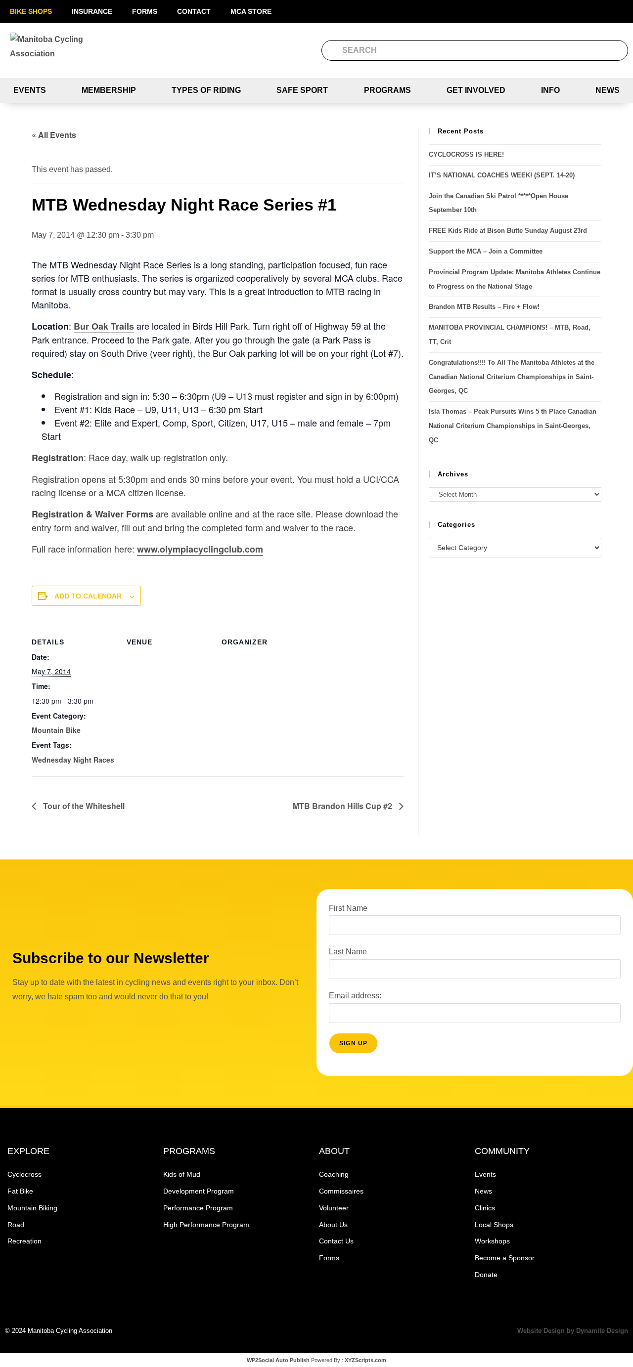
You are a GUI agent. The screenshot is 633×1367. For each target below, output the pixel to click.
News (607, 90)
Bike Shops (31, 11)
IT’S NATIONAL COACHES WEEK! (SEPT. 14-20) (502, 175)
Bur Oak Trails (104, 326)
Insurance (92, 11)
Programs (387, 90)
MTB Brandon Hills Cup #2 (343, 806)
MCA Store (250, 11)
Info (550, 90)
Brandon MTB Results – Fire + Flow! (484, 306)
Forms (144, 11)
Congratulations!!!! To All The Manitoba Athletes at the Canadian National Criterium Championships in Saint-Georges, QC (511, 377)
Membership (109, 90)
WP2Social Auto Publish (278, 1360)
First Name (348, 908)
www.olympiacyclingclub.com (200, 549)
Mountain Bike (56, 730)
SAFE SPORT (302, 90)
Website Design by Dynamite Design (572, 1330)
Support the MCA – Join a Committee (486, 251)
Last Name (348, 951)
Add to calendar (88, 596)
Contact (194, 11)
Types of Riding (206, 90)
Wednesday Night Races (73, 760)
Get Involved (476, 90)
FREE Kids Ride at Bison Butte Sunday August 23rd (508, 230)
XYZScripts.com (365, 1360)
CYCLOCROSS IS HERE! (466, 154)
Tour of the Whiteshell (83, 806)
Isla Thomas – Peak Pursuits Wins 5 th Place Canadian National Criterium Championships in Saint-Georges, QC (512, 426)
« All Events (54, 134)
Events (29, 90)
